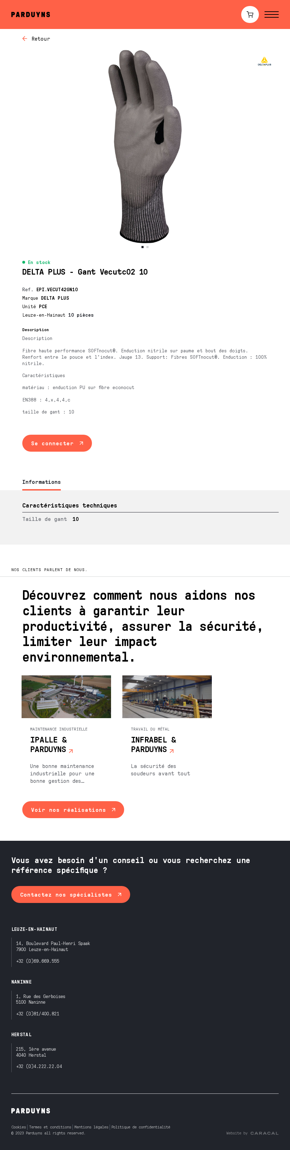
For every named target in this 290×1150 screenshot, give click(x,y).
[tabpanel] (145, 517)
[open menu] (272, 14)
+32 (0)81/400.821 (37, 1013)
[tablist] (145, 482)
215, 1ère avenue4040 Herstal (36, 1052)
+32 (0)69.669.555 (37, 961)
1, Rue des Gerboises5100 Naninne (40, 999)
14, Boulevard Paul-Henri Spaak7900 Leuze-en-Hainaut (53, 946)
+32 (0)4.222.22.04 (39, 1066)
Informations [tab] (41, 481)
